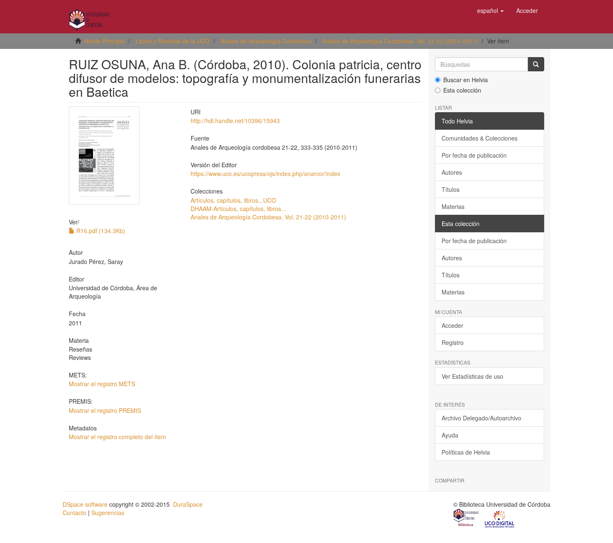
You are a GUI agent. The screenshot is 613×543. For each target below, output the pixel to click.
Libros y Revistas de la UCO (173, 41)
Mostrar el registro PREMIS (105, 410)
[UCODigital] (500, 518)
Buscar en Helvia (465, 79)
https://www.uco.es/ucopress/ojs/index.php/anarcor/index (265, 173)
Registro (453, 342)
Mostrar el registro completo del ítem (117, 436)
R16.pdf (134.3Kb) (100, 230)
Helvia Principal (104, 41)
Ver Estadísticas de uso (472, 376)
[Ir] (536, 64)
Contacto (74, 512)
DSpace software (85, 504)
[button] (490, 10)
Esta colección (462, 90)
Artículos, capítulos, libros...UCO (233, 200)
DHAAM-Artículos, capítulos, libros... (238, 208)
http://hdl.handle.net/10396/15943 (235, 120)
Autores (452, 172)
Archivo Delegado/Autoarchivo (481, 418)
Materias (453, 206)
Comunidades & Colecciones (480, 138)
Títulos (451, 189)
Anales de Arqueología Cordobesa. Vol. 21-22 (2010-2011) (400, 41)
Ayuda (450, 435)
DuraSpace (188, 504)
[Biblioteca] (466, 518)
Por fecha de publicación (474, 155)
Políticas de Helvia (466, 452)
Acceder (452, 325)
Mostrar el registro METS (102, 384)
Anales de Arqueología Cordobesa (266, 41)
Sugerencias (107, 512)
